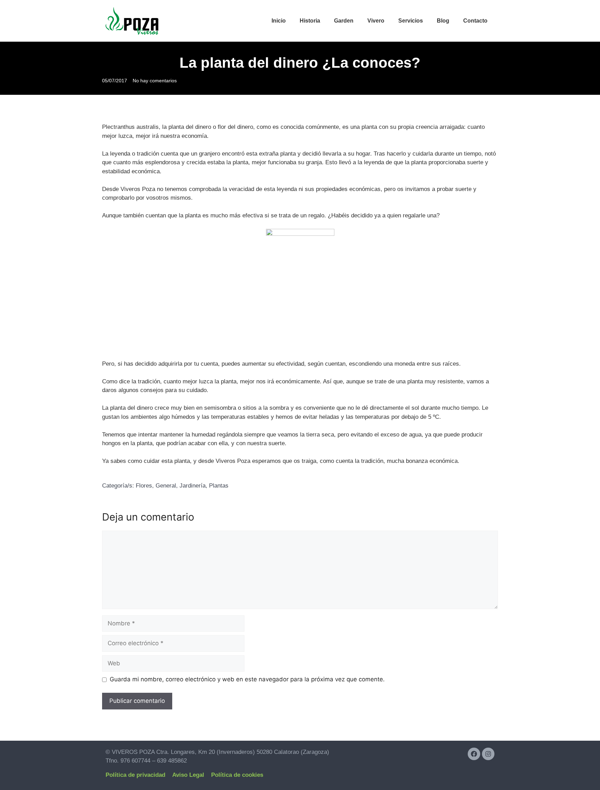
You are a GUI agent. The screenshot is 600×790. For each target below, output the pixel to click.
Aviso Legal (188, 775)
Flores (144, 485)
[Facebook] (474, 754)
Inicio (279, 21)
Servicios (410, 21)
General (166, 485)
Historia (310, 21)
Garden (343, 21)
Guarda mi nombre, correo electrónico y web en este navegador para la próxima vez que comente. (247, 679)
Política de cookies (237, 775)
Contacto (475, 21)
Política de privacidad (135, 775)
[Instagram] (488, 754)
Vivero (375, 21)
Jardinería (193, 485)
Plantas (218, 485)
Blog (443, 21)
